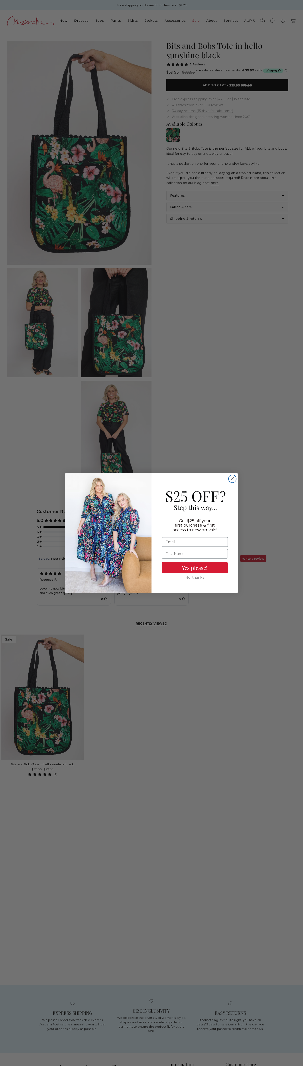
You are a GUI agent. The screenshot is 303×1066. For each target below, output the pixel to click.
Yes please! (195, 567)
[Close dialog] (232, 479)
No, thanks (195, 577)
